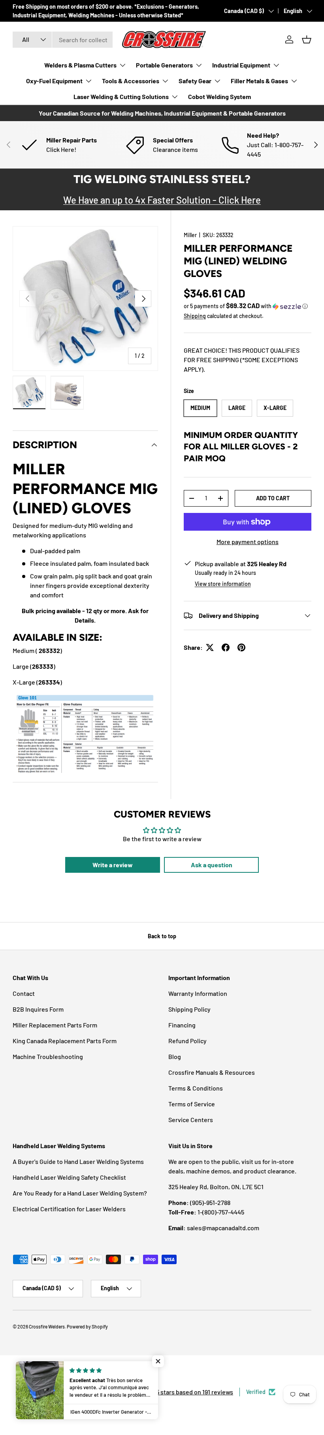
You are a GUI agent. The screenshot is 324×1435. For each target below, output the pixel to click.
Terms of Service (191, 1104)
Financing (182, 1025)
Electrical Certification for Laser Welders (69, 1208)
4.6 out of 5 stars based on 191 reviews (181, 1392)
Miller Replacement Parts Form (55, 1025)
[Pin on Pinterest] (241, 647)
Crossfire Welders (47, 1326)
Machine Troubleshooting (48, 1056)
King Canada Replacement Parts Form (65, 1040)
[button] (306, 39)
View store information (223, 583)
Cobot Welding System (219, 96)
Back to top (162, 936)
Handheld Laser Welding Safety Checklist (69, 1177)
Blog (174, 1056)
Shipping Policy (189, 1009)
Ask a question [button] (211, 864)
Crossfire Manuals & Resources (211, 1072)
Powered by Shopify (87, 1326)
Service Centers (190, 1119)
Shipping (195, 315)
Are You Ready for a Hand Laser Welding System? (80, 1193)
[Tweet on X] (210, 647)
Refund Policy (187, 1040)
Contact (24, 993)
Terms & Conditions (195, 1088)
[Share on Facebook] (226, 647)
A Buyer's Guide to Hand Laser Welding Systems (78, 1161)
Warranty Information (197, 993)
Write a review (112, 864)
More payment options (248, 541)
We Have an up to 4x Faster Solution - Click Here (162, 200)
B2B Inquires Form (38, 1009)
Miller (190, 235)
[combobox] (63, 40)
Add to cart (273, 498)
